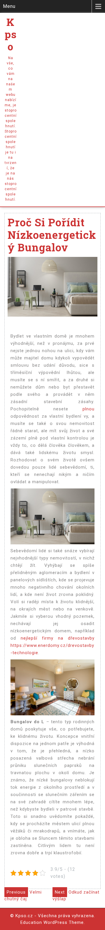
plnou (81, 409)
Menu (9, 6)
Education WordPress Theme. (52, 922)
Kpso (11, 34)
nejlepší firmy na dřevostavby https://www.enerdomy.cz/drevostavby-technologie (52, 645)
